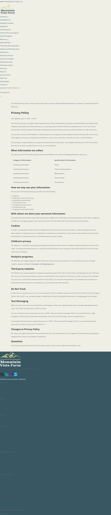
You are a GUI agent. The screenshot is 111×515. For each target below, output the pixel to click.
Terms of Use (4, 504)
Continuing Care (5, 30)
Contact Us (3, 85)
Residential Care (5, 20)
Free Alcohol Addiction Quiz (9, 471)
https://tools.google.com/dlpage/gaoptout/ (40, 264)
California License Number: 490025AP (13, 379)
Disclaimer (3, 507)
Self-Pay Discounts (6, 62)
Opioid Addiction (5, 442)
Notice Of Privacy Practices (65, 103)
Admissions (4, 478)
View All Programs (6, 36)
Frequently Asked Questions (9, 46)
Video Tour (3, 78)
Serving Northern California (9, 491)
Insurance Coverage (7, 59)
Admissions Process (6, 55)
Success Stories (5, 75)
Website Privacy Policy (7, 497)
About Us (3, 68)
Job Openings (4, 81)
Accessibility (4, 494)
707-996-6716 (18, 2)
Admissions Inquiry (6, 65)
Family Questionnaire (7, 488)
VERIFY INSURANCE (6, 2)
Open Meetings (5, 43)
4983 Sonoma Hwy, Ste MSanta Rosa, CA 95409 (8, 410)
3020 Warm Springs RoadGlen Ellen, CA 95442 (8, 403)
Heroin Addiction (5, 445)
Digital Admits (13, 513)
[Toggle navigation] (0, 96)
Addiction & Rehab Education (9, 49)
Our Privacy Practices (7, 500)
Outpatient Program (7, 23)
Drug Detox (4, 26)
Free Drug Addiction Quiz (8, 468)
